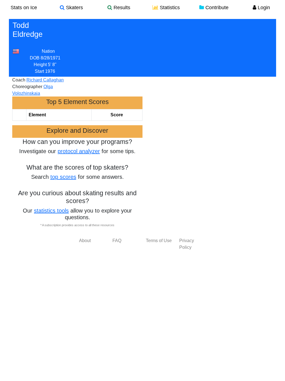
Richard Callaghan (45, 80)
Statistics (169, 7)
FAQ (116, 240)
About (85, 240)
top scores (63, 177)
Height (40, 64)
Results (121, 7)
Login (263, 7)
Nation (48, 51)
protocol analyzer (79, 151)
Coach (18, 80)
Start (39, 71)
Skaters (74, 7)
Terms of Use (159, 240)
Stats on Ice (24, 7)
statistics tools (51, 211)
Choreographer (27, 86)
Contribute (216, 7)
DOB (35, 58)
